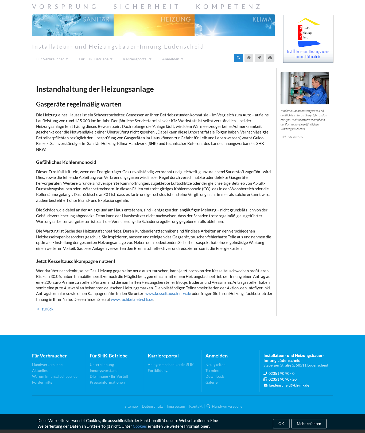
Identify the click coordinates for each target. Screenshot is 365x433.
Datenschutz (152, 406)
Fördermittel (42, 382)
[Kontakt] (259, 58)
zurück (47, 308)
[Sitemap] (270, 58)
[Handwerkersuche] (238, 58)
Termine (212, 370)
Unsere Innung (102, 365)
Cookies (140, 426)
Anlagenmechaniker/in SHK (171, 365)
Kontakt (196, 406)
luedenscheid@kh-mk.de (289, 385)
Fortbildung (158, 370)
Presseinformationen (107, 382)
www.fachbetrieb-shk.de (132, 299)
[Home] (248, 58)
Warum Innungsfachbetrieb (54, 376)
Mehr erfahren (309, 423)
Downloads (214, 376)
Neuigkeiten (215, 365)
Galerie (211, 382)
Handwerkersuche (47, 365)
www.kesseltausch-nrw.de (168, 293)
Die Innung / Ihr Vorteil (109, 376)
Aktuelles (40, 370)
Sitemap (131, 406)
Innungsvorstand (104, 370)
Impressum (176, 406)
